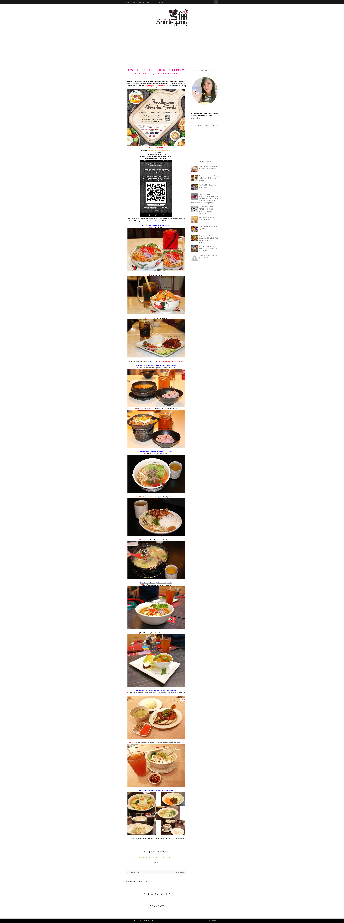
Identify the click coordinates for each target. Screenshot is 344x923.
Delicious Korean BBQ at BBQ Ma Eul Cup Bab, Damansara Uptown (208, 178)
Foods (134, 2)
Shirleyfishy (143, 881)
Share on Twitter (159, 857)
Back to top (213, 920)
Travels (142, 2)
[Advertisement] (172, 61)
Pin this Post (175, 857)
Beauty (149, 2)
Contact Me (159, 2)
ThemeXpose (140, 920)
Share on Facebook (140, 857)
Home (128, 2)
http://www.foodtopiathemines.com (159, 150)
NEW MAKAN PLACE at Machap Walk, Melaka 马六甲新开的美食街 (208, 249)
